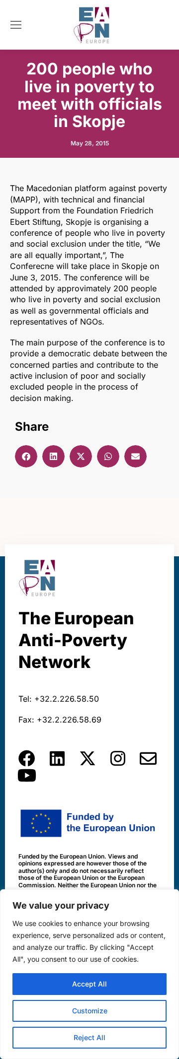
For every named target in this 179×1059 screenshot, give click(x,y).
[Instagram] (117, 758)
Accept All (89, 984)
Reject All (89, 1037)
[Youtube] (26, 775)
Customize (89, 1010)
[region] (89, 974)
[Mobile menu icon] (16, 25)
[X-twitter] (87, 758)
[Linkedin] (57, 758)
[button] (26, 456)
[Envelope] (148, 758)
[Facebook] (26, 758)
